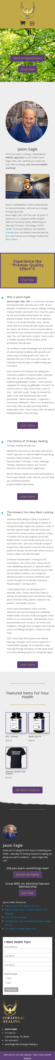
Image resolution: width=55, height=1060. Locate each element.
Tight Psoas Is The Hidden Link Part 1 (22, 906)
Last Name (9, 956)
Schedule (10, 232)
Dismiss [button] (27, 1058)
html (9, 978)
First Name (9, 965)
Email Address (10, 947)
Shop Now (27, 69)
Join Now (27, 893)
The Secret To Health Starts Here (20, 928)
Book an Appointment (27, 58)
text (9, 983)
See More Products (27, 790)
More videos (11, 239)
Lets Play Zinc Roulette (16, 917)
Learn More (27, 425)
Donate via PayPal (27, 874)
